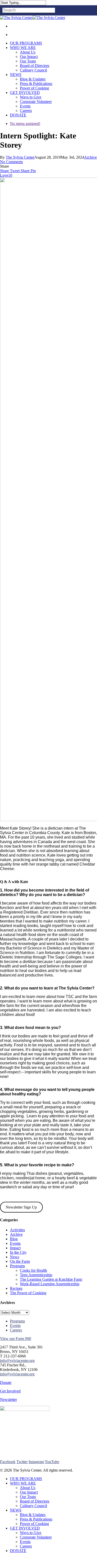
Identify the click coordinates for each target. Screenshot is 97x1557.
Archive (90, 157)
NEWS (15, 1510)
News (14, 1257)
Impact (15, 1248)
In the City (18, 1252)
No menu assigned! (25, 123)
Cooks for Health (33, 1270)
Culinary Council (33, 1506)
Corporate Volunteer (36, 1537)
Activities (17, 1230)
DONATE (18, 1551)
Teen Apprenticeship (36, 1275)
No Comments (11, 162)
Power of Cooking (34, 1524)
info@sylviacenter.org (17, 1360)
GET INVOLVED (25, 1528)
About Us (27, 1488)
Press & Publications (36, 1519)
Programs (17, 1266)
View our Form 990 (15, 1338)
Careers (16, 1330)
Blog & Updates (33, 1515)
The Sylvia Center (20, 157)
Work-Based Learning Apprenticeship (49, 1284)
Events (15, 1243)
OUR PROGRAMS (26, 1479)
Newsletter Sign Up (21, 1207)
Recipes (16, 1288)
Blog (14, 1239)
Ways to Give (30, 1533)
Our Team (28, 1497)
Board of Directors (34, 1501)
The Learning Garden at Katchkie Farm (51, 1279)
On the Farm (20, 1261)
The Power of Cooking (28, 1293)
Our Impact (29, 1492)
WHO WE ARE (23, 1483)
